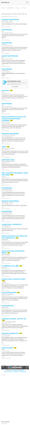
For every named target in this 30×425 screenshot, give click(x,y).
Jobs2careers (15, 370)
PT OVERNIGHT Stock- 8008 (10, 266)
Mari (3, 57)
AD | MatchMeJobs (6, 226)
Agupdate (4, 282)
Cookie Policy (16, 371)
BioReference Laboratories (8, 148)
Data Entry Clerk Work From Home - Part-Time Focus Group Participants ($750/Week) (14, 118)
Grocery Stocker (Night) (9, 292)
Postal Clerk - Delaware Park (10, 333)
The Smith (4, 44)
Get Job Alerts (15, 86)
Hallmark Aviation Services (8, 161)
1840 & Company (6, 254)
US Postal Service (6, 335)
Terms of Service (8, 371)
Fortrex (3, 176)
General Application (8, 305)
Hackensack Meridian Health (9, 321)
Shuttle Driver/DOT (7, 348)
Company (17, 7)
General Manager (7, 29)
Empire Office (5, 307)
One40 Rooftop (5, 70)
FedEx (3, 349)
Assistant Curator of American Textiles (13, 279)
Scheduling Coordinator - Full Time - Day (14, 318)
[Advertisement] (12, 397)
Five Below (4, 267)
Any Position (5, 90)
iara (3, 31)
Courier (4, 146)
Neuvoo (22, 370)
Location (3, 7)
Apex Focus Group (6, 122)
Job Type (23, 7)
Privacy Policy (23, 371)
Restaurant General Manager (10, 19)
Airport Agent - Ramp (8, 159)
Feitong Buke (5, 239)
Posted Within (10, 7)
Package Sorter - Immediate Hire (12, 224)
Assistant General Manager (10, 56)
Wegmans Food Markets (8, 294)
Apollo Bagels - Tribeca (7, 21)
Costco (3, 92)
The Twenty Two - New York (8, 135)
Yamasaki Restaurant (7, 189)
